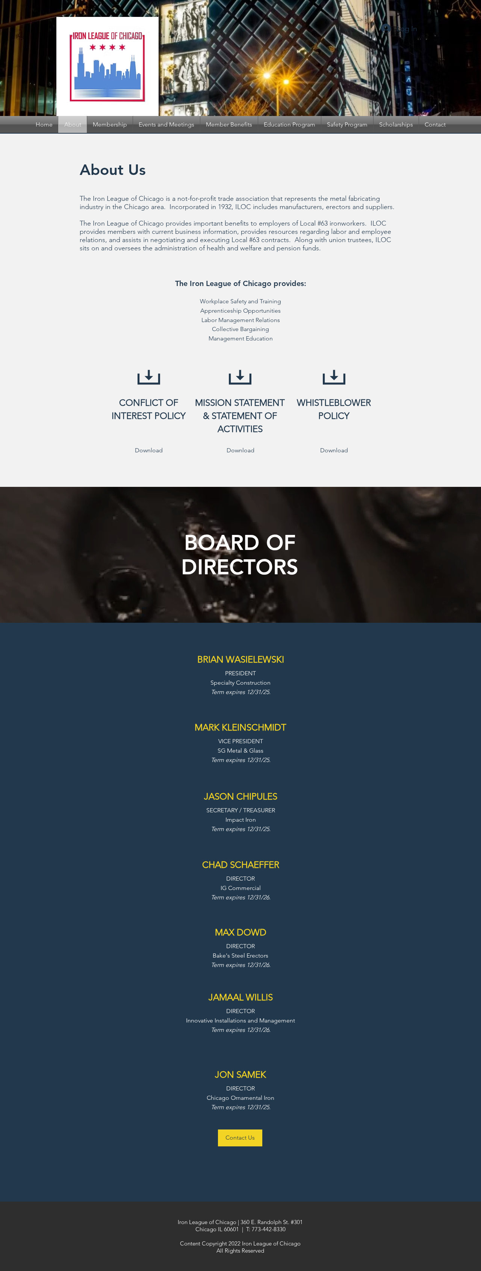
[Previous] (42, 58)
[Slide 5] (234, 97)
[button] (240, 1137)
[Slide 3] (254, 97)
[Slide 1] (240, 97)
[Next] (438, 58)
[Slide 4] (247, 97)
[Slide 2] (227, 97)
